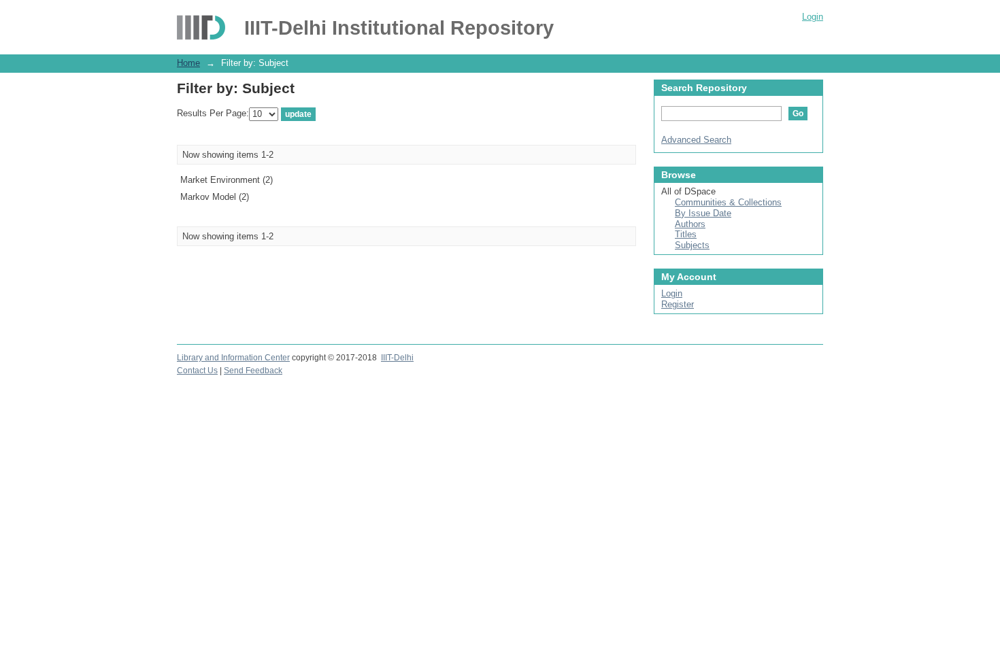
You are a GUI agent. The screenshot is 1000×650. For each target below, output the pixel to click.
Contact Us (197, 370)
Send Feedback (253, 370)
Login (812, 17)
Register (677, 304)
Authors (690, 224)
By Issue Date (703, 213)
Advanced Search (696, 140)
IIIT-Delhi (397, 357)
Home (188, 63)
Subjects (692, 245)
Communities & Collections (728, 202)
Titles (686, 234)
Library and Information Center (233, 357)
